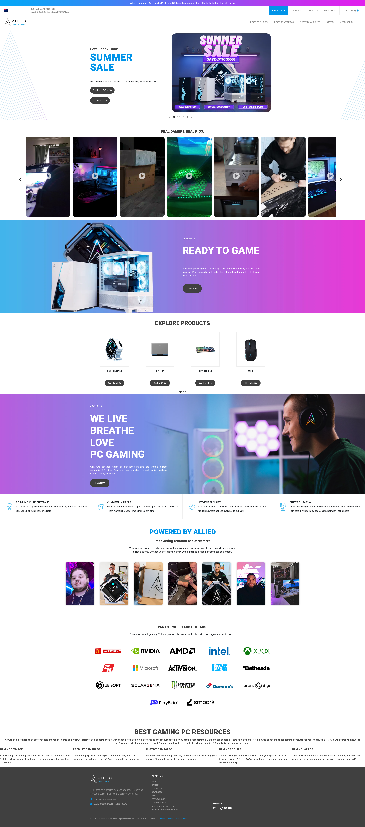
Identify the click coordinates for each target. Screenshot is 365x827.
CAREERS (156, 785)
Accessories (347, 22)
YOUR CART (352, 10)
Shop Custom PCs (100, 100)
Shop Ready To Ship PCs (102, 90)
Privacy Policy (181, 819)
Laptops (330, 22)
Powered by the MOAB (79, 593)
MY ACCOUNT (330, 10)
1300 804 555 (49, 9)
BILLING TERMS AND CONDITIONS (165, 810)
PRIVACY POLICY (158, 799)
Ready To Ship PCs (259, 22)
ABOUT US (296, 10)
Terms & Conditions (168, 819)
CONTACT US (312, 10)
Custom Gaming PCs (310, 22)
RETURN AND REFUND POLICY (163, 806)
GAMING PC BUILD (230, 749)
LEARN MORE (192, 288)
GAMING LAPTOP (302, 749)
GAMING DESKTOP (11, 749)
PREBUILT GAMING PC (86, 749)
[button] (170, 117)
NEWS (154, 796)
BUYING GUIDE (278, 10)
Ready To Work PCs (284, 22)
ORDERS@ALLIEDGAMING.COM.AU (53, 12)
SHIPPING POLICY (159, 803)
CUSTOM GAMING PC (159, 749)
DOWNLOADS (157, 792)
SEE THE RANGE (114, 383)
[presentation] (27, 179)
